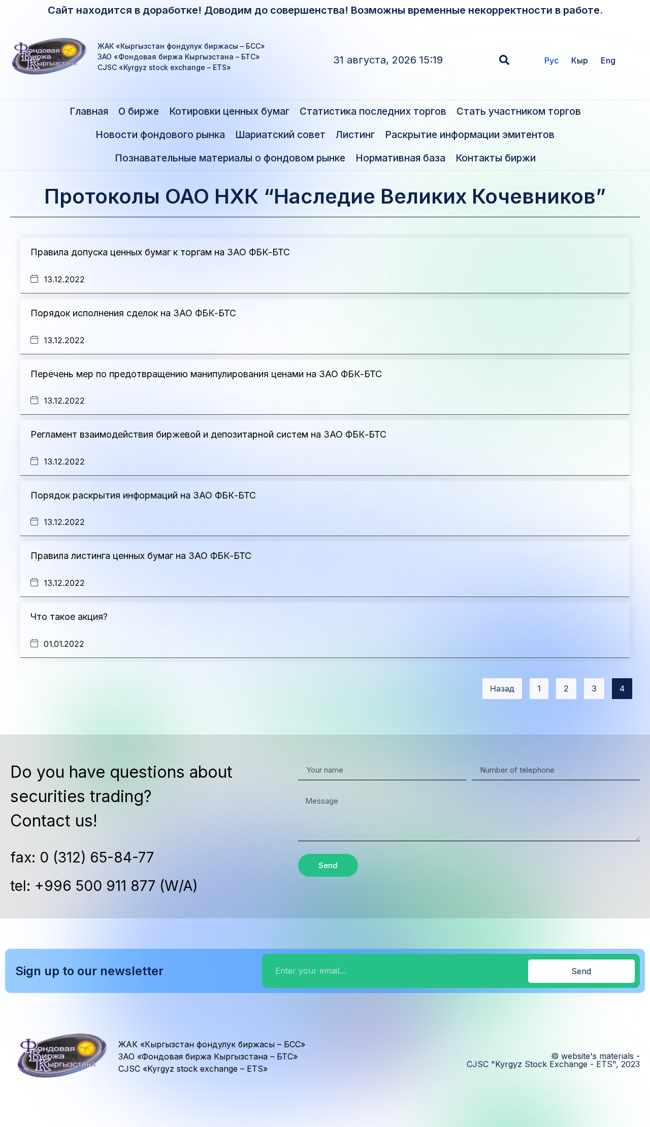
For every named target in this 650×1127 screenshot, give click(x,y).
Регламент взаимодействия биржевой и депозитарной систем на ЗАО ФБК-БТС (208, 434)
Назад (502, 688)
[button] (504, 60)
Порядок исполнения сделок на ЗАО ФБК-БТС (133, 313)
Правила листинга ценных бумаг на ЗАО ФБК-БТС (140, 555)
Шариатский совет (280, 135)
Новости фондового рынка (160, 135)
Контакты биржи (496, 158)
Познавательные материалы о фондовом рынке (230, 158)
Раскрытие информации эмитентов (470, 135)
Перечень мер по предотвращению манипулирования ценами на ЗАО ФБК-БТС (206, 374)
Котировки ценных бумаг (229, 111)
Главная (89, 111)
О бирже (138, 111)
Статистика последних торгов (373, 111)
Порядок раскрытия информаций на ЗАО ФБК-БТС (143, 495)
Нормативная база (400, 158)
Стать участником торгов (519, 111)
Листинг (355, 135)
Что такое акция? (69, 616)
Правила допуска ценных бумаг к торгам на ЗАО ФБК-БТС (160, 252)
